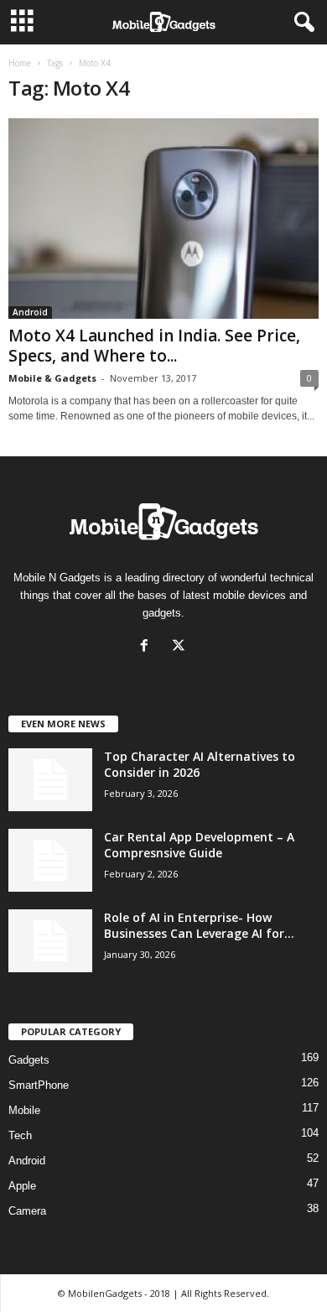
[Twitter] (180, 647)
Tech (20, 1135)
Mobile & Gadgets (52, 378)
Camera (27, 1211)
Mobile (24, 1110)
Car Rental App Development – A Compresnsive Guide (199, 845)
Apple (22, 1185)
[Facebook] (148, 647)
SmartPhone (38, 1085)
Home (19, 63)
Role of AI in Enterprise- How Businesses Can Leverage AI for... (199, 925)
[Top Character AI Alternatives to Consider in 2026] (50, 779)
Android (30, 312)
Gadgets (28, 1060)
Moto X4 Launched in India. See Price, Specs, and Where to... (154, 346)
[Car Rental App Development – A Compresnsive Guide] (50, 860)
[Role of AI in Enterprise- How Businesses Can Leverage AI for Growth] (50, 940)
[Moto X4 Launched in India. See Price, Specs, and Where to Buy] (163, 218)
